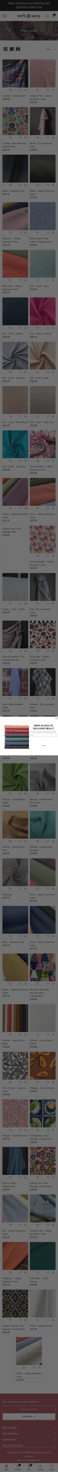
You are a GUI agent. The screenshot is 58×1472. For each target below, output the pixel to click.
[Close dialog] (56, 718)
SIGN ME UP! (43, 739)
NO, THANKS (43, 745)
